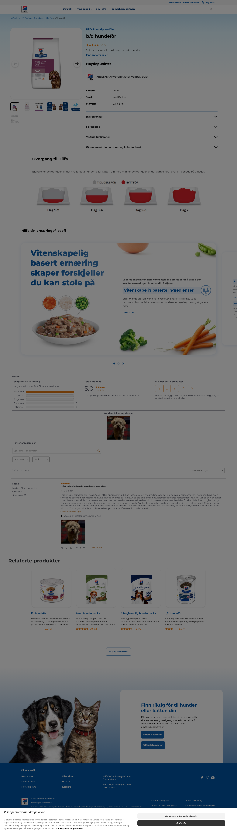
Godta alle (181, 823)
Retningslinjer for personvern (70, 828)
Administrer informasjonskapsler (181, 816)
